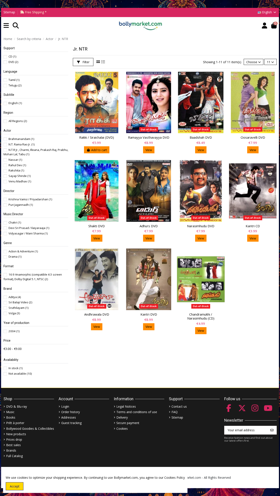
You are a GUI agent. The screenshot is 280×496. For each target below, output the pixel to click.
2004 (14, 331)
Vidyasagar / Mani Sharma (28, 233)
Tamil (14, 80)
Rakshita (16, 170)
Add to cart (99, 150)
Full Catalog (14, 456)
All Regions (18, 121)
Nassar (15, 160)
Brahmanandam (21, 139)
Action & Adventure (23, 251)
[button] (6, 25)
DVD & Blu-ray (16, 406)
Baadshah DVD (201, 137)
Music (10, 412)
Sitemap (9, 12)
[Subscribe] (271, 430)
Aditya (15, 297)
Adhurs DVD (149, 226)
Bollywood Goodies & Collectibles (30, 428)
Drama (15, 256)
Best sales (13, 445)
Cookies (122, 428)
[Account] (264, 25)
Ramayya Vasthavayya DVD (148, 137)
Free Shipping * (35, 12)
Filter (85, 62)
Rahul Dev (17, 165)
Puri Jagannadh (21, 205)
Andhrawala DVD (96, 314)
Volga (14, 313)
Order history (70, 412)
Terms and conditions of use (136, 412)
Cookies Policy (174, 477)
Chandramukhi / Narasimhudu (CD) (200, 316)
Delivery (122, 417)
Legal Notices (126, 406)
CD (12, 56)
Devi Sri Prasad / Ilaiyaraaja (29, 228)
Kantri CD (253, 226)
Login (65, 406)
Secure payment (127, 423)
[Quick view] (117, 78)
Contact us (179, 406)
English (15, 103)
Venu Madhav (20, 181)
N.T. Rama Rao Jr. (22, 144)
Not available (20, 373)
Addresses (68, 417)
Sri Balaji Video (20, 302)
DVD (13, 62)
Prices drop (14, 439)
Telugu (15, 85)
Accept (14, 486)
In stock (16, 368)
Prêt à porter (15, 423)
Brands (11, 450)
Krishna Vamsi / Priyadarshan (30, 199)
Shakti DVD (96, 226)
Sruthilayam (18, 308)
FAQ (175, 412)
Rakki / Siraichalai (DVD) (96, 137)
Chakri (15, 222)
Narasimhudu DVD (200, 226)
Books (10, 417)
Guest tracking (71, 423)
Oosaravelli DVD (253, 137)
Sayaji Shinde (20, 176)
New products (16, 434)
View (148, 150)
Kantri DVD (148, 314)
